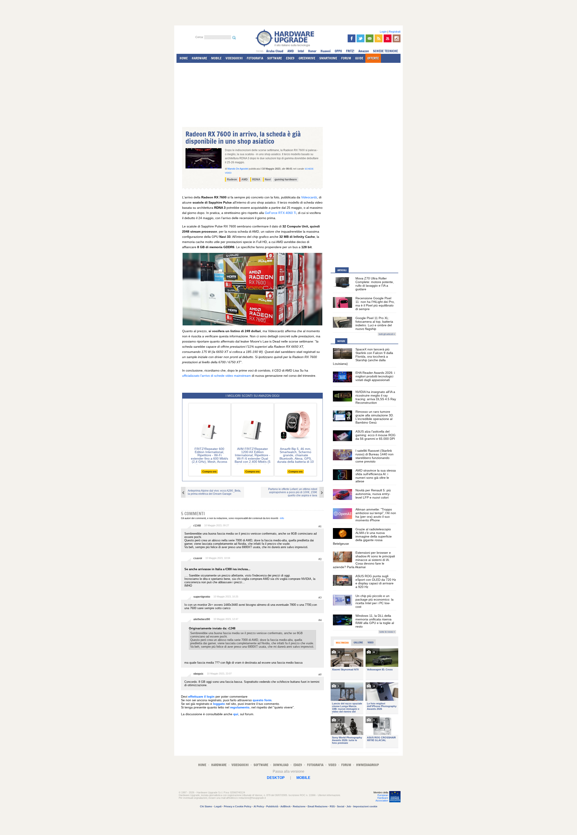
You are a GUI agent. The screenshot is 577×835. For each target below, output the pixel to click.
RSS (332, 806)
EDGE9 (290, 58)
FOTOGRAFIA (255, 58)
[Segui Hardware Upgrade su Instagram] (397, 38)
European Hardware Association (382, 798)
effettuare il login (201, 696)
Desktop (276, 778)
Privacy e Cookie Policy (237, 806)
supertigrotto (201, 596)
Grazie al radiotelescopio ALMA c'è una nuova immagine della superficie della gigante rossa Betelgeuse (362, 536)
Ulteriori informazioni (329, 795)
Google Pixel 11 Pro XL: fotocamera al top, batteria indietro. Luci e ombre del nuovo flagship (374, 323)
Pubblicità (272, 806)
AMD (290, 51)
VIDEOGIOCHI (234, 58)
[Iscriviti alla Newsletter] (369, 38)
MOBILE (216, 58)
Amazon (363, 51)
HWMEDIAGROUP (367, 764)
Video (370, 642)
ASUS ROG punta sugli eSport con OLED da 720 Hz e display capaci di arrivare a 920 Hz (375, 581)
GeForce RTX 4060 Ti (280, 213)
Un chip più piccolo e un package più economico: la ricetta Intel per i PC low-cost (374, 601)
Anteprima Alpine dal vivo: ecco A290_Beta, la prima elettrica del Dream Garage (214, 492)
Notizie (341, 341)
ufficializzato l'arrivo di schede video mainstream (216, 375)
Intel (301, 51)
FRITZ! (350, 51)
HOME (184, 58)
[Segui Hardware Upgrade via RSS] (378, 38)
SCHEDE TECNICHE (385, 51)
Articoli (341, 270)
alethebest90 (201, 619)
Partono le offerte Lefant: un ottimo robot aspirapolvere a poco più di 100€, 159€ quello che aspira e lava (292, 492)
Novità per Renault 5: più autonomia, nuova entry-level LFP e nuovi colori (373, 493)
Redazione (299, 806)
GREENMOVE (307, 58)
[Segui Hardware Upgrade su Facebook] (351, 38)
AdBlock (285, 806)
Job (348, 806)
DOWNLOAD (280, 764)
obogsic (198, 673)
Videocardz (309, 197)
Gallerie (358, 642)
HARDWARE (199, 58)
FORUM (346, 58)
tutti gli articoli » (387, 334)
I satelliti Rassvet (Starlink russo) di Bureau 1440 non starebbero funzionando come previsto (374, 456)
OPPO (338, 51)
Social (340, 806)
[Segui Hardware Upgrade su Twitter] (360, 38)
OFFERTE (373, 58)
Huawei (326, 51)
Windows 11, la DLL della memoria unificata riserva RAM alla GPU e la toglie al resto (374, 621)
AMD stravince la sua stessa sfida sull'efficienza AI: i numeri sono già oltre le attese (375, 476)
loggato (219, 704)
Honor (312, 51)
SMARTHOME (328, 58)
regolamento (240, 707)
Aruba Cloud (274, 51)
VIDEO (332, 764)
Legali (218, 806)
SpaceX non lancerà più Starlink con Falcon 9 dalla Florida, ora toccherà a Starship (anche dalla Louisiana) (363, 356)
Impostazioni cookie (365, 806)
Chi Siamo (206, 806)
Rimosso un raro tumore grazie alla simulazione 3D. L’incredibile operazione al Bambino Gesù (374, 417)
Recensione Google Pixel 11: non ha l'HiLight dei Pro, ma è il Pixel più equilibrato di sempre (375, 303)
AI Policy (259, 806)
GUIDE (359, 58)
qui (235, 714)
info (282, 518)
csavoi (197, 558)
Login (383, 31)
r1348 (197, 525)
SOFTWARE (274, 58)
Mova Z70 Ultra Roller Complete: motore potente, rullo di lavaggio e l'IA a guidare (374, 284)
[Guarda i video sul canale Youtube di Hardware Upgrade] (388, 38)
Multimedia (342, 642)
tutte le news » (387, 632)
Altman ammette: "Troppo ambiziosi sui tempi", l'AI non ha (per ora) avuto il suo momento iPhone (375, 515)
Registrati (395, 31)
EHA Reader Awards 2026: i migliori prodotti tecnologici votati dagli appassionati (375, 376)
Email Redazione (317, 806)
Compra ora (209, 471)
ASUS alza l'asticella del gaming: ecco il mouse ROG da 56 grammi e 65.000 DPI (375, 435)
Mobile (303, 778)
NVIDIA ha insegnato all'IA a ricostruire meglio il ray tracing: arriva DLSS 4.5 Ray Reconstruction (375, 397)
